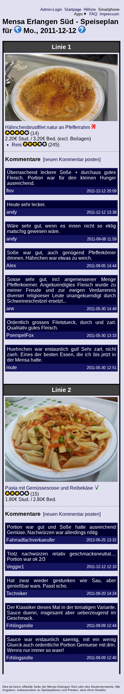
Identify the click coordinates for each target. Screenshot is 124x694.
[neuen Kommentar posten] (72, 159)
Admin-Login (51, 9)
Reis (17, 144)
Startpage (72, 9)
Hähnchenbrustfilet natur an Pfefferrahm (47, 127)
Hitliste (89, 9)
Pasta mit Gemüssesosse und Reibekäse (49, 488)
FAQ (93, 14)
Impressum (109, 14)
